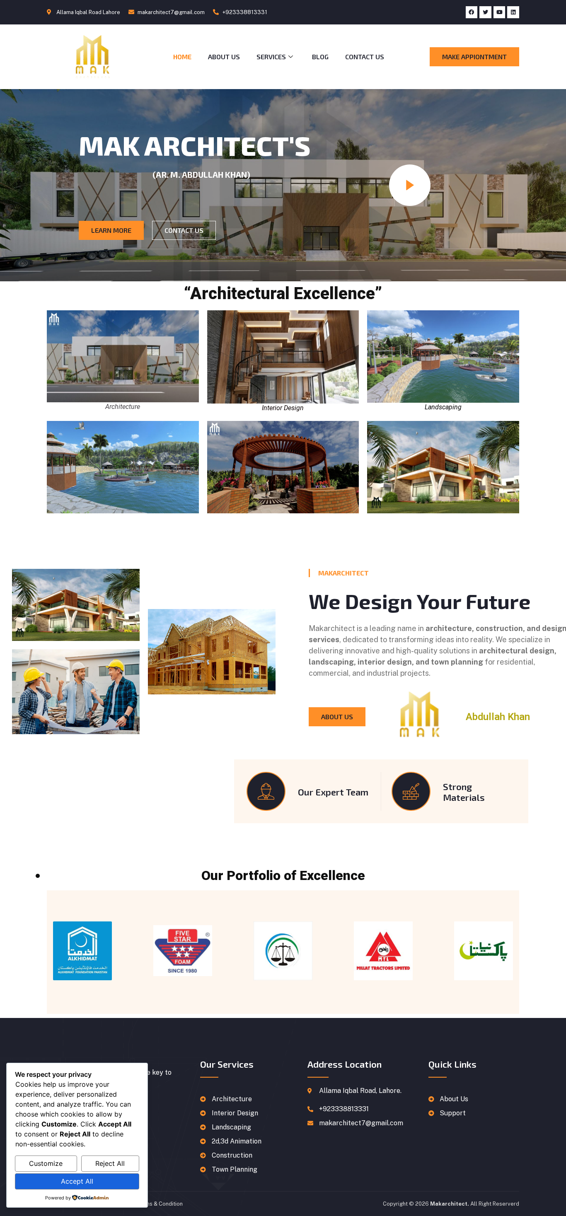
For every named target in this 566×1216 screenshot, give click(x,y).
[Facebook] (472, 12)
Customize (46, 1163)
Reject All (110, 1163)
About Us (224, 56)
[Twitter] (485, 12)
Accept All (77, 1181)
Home (182, 56)
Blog (320, 56)
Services (271, 56)
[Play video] (410, 185)
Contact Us (364, 56)
